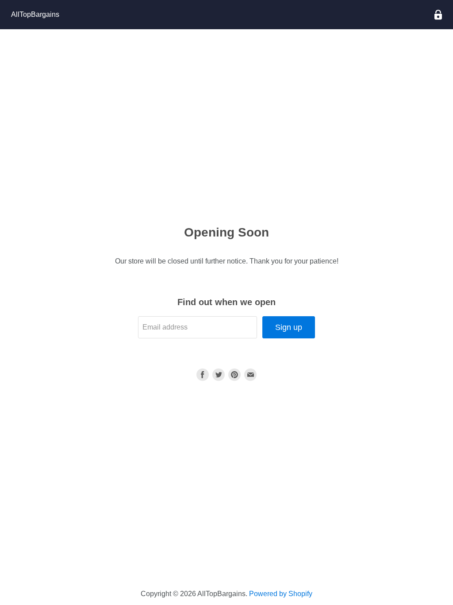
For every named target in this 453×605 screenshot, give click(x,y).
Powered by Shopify (280, 593)
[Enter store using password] (438, 14)
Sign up (288, 327)
